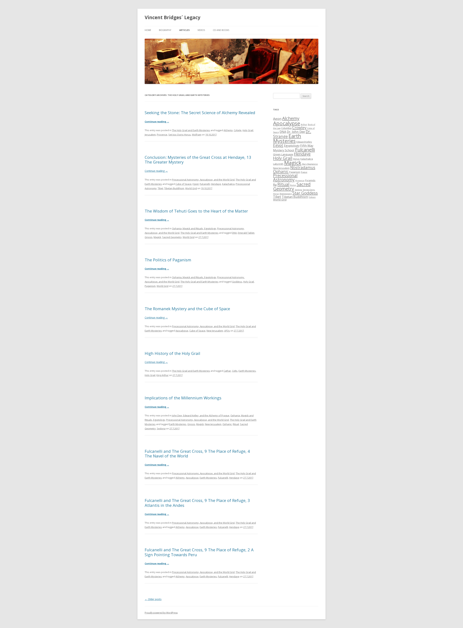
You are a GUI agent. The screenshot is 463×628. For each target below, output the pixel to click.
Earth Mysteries (247, 370)
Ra (275, 185)
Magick (157, 237)
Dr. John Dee (296, 132)
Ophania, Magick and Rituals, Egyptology (194, 228)
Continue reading (157, 121)
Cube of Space (183, 184)
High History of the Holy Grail (172, 353)
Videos (201, 30)
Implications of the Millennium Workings (183, 397)
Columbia (286, 128)
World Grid (191, 188)
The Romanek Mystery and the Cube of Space (187, 308)
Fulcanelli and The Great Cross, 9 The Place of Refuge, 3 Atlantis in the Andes (197, 503)
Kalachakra (228, 184)
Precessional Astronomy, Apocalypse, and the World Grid (203, 179)
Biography (165, 30)
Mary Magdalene (310, 164)
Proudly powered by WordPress (161, 612)
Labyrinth (278, 164)
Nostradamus (302, 167)
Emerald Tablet (246, 232)
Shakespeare (285, 193)
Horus (296, 158)
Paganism (150, 286)
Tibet (160, 188)
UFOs (227, 330)
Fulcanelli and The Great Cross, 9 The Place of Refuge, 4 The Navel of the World (197, 453)
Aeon (277, 118)
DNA (234, 232)
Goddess (237, 281)
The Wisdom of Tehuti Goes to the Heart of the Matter (196, 211)
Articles (184, 30)
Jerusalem (150, 134)
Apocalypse (181, 330)
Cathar (227, 370)
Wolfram (196, 134)
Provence (162, 134)
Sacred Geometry (172, 237)
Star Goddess (305, 193)
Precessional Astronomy (285, 178)
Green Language (283, 154)
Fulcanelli (205, 184)
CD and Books (221, 30)
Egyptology (292, 145)
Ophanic (227, 424)
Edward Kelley (304, 141)
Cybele (237, 130)
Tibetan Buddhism (174, 188)
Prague (304, 172)
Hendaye (216, 184)
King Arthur (162, 375)
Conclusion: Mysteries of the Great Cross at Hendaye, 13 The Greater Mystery (198, 159)
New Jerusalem (215, 330)
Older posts (153, 599)
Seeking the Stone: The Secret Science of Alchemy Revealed (200, 112)
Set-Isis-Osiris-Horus (179, 134)
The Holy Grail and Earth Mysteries (191, 130)
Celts (234, 370)
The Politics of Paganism (168, 259)
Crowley (299, 127)
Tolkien (312, 197)
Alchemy (228, 130)
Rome (293, 185)
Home (148, 30)
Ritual (236, 424)
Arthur (304, 124)
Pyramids (310, 180)
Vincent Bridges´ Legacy (172, 17)
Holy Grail (248, 130)
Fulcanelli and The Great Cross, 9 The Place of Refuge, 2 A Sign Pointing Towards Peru (199, 552)
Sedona (161, 428)
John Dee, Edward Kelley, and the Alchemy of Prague (200, 415)
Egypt (196, 184)
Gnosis (148, 237)
